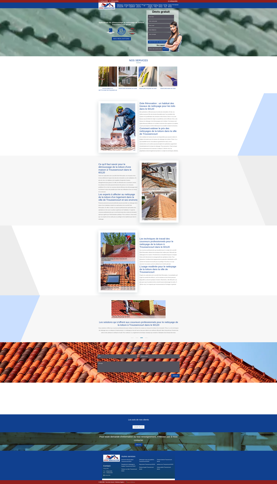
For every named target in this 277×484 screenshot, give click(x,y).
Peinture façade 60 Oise (155, 5)
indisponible (104, 1)
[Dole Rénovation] (106, 6)
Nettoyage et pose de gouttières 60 (150, 6)
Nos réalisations (121, 38)
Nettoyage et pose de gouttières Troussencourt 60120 (146, 460)
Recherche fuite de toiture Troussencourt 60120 (127, 460)
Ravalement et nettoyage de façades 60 (132, 5)
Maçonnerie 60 (144, 5)
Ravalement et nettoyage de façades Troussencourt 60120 (128, 465)
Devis (138, 445)
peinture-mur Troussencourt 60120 (165, 464)
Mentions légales (119, 482)
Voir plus (138, 427)
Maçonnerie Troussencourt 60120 (147, 464)
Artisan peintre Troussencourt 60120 (164, 468)
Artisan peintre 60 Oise (170, 5)
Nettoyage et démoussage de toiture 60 (120, 5)
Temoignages (175, 4)
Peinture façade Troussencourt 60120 (146, 468)
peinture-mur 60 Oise (165, 5)
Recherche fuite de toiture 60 (138, 5)
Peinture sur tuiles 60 (126, 5)
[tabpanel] (138, 328)
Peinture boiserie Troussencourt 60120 (164, 460)
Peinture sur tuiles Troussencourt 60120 (129, 470)
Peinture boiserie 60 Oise (161, 5)
